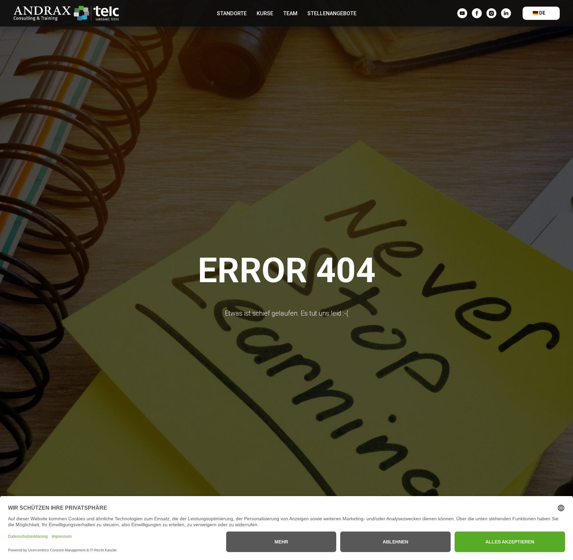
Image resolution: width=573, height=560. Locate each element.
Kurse (265, 13)
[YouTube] (462, 13)
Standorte (232, 13)
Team (290, 13)
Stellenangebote (331, 13)
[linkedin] (506, 13)
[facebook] (477, 13)
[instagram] (491, 13)
